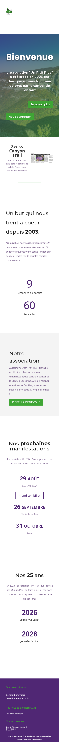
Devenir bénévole (26, 402)
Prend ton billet (30, 495)
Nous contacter (20, 117)
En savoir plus (40, 104)
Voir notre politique (14, 713)
